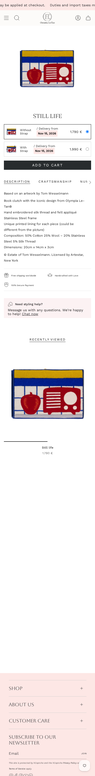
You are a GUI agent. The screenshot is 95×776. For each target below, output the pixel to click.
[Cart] (88, 17)
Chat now (30, 314)
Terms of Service (17, 769)
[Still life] (47, 394)
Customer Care (29, 721)
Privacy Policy (69, 763)
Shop (15, 688)
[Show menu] (6, 17)
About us (21, 704)
